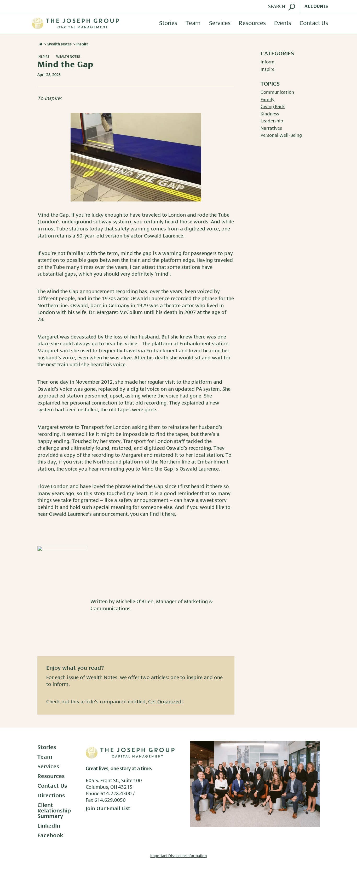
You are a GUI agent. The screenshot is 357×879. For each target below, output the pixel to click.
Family (267, 100)
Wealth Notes (68, 56)
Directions (51, 795)
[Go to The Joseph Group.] (40, 44)
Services (220, 23)
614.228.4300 (116, 794)
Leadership (272, 121)
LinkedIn (48, 826)
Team (193, 23)
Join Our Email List (108, 808)
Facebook (50, 835)
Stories (168, 23)
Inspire (43, 56)
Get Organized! (165, 701)
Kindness (270, 114)
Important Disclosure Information (178, 856)
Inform (267, 62)
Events (282, 23)
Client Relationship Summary (54, 811)
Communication (277, 92)
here (170, 514)
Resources (252, 23)
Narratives (271, 128)
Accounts (316, 6)
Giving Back (273, 107)
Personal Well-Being (281, 135)
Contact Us (314, 23)
